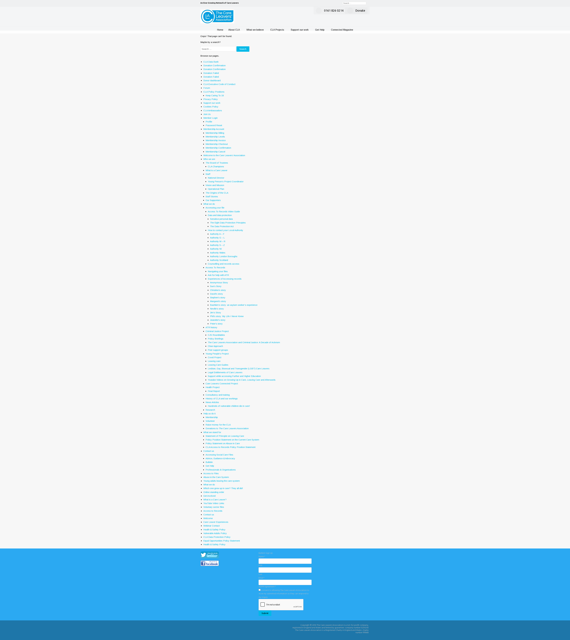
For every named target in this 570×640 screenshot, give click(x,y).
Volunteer (210, 421)
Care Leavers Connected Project (222, 383)
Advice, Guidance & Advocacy (220, 458)
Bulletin (209, 462)
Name (262, 556)
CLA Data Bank (210, 61)
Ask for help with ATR (218, 275)
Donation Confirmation (214, 65)
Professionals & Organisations (221, 469)
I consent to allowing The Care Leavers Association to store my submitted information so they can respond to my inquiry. (284, 594)
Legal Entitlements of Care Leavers (225, 372)
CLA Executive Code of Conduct (219, 84)
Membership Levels (215, 136)
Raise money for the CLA (218, 424)
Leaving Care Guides (218, 365)
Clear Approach (215, 346)
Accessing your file (215, 207)
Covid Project (214, 357)
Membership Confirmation (218, 147)
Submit (265, 613)
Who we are (209, 159)
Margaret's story (218, 301)
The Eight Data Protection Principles (228, 222)
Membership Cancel (215, 151)
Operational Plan (216, 189)
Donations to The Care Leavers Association (227, 428)
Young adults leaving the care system (221, 481)
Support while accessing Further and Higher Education (234, 376)
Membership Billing (215, 133)
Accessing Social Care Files (219, 454)
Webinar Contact (211, 525)
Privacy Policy (210, 99)
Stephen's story (217, 297)
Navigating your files (218, 271)
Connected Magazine (342, 30)
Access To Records (215, 267)
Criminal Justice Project (217, 331)
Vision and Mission (215, 185)
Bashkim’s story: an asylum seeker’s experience (233, 305)
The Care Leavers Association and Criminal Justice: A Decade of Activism (244, 342)
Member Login (210, 118)
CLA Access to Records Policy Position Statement (230, 447)
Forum (206, 88)
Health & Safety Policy (214, 529)
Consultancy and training (218, 395)
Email (261, 578)
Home (220, 30)
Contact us (208, 451)
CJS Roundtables (216, 335)
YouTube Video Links (213, 503)
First (260, 565)
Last (260, 574)
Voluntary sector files (213, 507)
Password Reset (214, 125)
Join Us (207, 114)
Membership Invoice (216, 140)
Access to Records (212, 511)
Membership (212, 417)
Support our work (300, 30)
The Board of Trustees (217, 162)
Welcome (208, 518)
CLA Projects (277, 30)
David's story (216, 294)
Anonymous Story (219, 282)
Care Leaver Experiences (215, 522)
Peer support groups (218, 350)
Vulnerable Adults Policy (215, 533)
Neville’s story (217, 308)
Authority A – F (217, 234)
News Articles (212, 402)
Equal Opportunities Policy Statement (221, 540)
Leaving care (214, 361)
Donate (360, 10)
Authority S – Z (217, 245)
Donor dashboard (212, 80)
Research (210, 410)
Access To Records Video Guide (224, 211)
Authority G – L (217, 237)
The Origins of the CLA (217, 192)
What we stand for (212, 432)
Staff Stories (212, 196)
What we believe (255, 30)
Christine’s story (218, 290)
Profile (209, 121)
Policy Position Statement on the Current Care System (232, 439)
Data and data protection (220, 215)
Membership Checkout (217, 144)
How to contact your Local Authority (225, 230)
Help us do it (209, 413)
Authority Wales (217, 252)
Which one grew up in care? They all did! (223, 488)
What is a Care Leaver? (215, 499)
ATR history (211, 327)
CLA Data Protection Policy (217, 537)
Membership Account (213, 129)
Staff (208, 174)
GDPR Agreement (267, 586)
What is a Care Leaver (216, 170)
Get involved (209, 496)
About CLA (234, 30)
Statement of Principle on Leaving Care (225, 436)
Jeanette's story (217, 320)
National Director (216, 177)
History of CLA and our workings (222, 398)
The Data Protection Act (222, 226)
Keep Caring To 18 (215, 95)
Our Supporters (213, 200)
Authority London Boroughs (223, 256)
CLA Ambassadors (212, 110)
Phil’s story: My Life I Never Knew (227, 316)
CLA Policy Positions (213, 91)
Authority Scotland (219, 260)
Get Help (319, 30)
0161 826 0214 (333, 10)
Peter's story (216, 323)
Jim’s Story (215, 312)
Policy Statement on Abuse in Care (223, 443)
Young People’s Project (217, 353)
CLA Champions (216, 166)
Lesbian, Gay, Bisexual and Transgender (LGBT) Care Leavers (238, 368)
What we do (209, 204)
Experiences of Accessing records (225, 279)
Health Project (213, 387)
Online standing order (213, 492)
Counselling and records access (223, 264)
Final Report (214, 391)
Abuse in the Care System (216, 477)
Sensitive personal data (221, 219)
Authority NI (216, 249)
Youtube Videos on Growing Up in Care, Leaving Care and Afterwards (242, 380)
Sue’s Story (215, 286)
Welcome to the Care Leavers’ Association (224, 155)
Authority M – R (217, 241)
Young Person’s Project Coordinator (226, 181)
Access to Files (211, 473)
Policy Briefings (215, 338)
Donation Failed (211, 73)
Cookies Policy (210, 106)
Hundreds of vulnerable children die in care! (229, 406)
